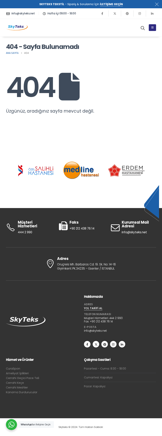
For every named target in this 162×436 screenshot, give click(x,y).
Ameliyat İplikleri (17, 373)
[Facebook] (102, 13)
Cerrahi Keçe (15, 383)
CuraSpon (13, 369)
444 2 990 (116, 318)
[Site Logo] (17, 27)
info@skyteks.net (95, 331)
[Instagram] (139, 13)
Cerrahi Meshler (17, 387)
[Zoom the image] (25, 319)
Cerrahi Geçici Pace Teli (22, 378)
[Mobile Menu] (152, 27)
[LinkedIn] (152, 13)
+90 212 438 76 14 (101, 321)
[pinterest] (127, 13)
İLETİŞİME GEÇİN (111, 4)
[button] (142, 28)
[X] (115, 13)
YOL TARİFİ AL (93, 308)
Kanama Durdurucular (21, 392)
